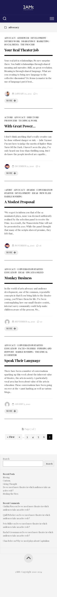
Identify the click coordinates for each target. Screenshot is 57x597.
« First (10, 436)
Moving (6, 477)
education (10, 272)
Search (6, 458)
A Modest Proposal (19, 201)
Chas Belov (8, 541)
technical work (28, 120)
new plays (45, 193)
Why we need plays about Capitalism (32, 541)
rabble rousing (13, 196)
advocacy (9, 38)
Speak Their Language (22, 360)
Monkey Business (18, 277)
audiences (23, 38)
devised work (12, 41)
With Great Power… (20, 126)
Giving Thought (10, 484)
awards (30, 190)
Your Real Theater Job (21, 50)
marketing (43, 41)
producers (10, 120)
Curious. (7, 480)
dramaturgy (28, 41)
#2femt (8, 190)
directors (33, 117)
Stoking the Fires (10, 493)
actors (8, 117)
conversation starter (30, 269)
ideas (35, 193)
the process (27, 44)
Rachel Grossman (11, 532)
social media (11, 44)
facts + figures (27, 348)
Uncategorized (35, 272)
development (38, 38)
